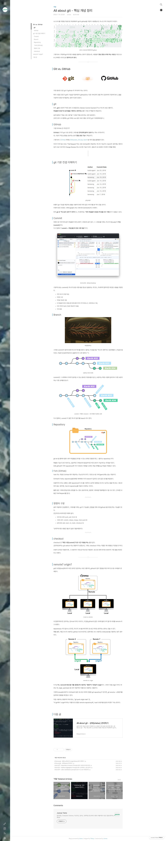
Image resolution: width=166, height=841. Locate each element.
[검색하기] (161, 4)
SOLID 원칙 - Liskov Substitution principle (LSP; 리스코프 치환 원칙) (71, 769)
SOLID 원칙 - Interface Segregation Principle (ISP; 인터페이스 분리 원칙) (72, 767)
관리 (5, 838)
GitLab (80, 140)
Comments (58, 805)
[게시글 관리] (61, 749)
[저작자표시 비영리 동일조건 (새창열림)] (74, 749)
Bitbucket (73, 140)
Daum (81, 838)
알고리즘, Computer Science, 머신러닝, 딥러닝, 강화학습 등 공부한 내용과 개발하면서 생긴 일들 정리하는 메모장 (85, 816)
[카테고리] (5, 3)
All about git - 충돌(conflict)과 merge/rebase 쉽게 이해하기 (69, 761)
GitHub (63, 140)
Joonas (105, 838)
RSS (5, 833)
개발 (55, 7)
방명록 (5, 828)
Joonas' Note (62, 813)
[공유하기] (59, 749)
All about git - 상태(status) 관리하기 (63, 763)
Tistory (92, 838)
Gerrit (85, 140)
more (119, 779)
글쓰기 (5, 824)
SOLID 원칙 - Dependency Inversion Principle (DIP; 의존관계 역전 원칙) (72, 765)
